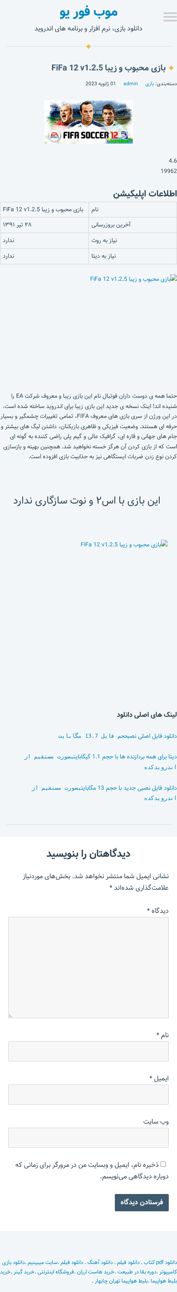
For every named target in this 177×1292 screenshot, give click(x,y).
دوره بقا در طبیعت (136, 1271)
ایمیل (159, 1078)
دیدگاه (158, 911)
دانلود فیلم (128, 1262)
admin (130, 83)
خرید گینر (24, 1271)
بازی (149, 83)
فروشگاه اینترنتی (55, 1271)
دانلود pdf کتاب (159, 1262)
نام (162, 1035)
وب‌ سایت (156, 1121)
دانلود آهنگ (100, 1262)
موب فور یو (89, 11)
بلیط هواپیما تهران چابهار (121, 1280)
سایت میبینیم (43, 1262)
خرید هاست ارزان (95, 1271)
